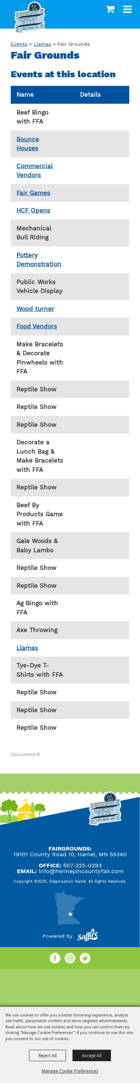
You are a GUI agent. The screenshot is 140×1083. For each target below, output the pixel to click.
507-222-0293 (82, 865)
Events (19, 44)
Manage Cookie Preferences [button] (70, 1071)
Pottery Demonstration (39, 259)
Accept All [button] (92, 1055)
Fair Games (33, 192)
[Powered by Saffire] (88, 936)
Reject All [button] (47, 1055)
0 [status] (111, 9)
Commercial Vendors (35, 170)
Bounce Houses (28, 144)
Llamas (42, 44)
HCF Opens (33, 210)
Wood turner (35, 308)
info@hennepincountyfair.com (81, 871)
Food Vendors (37, 326)
